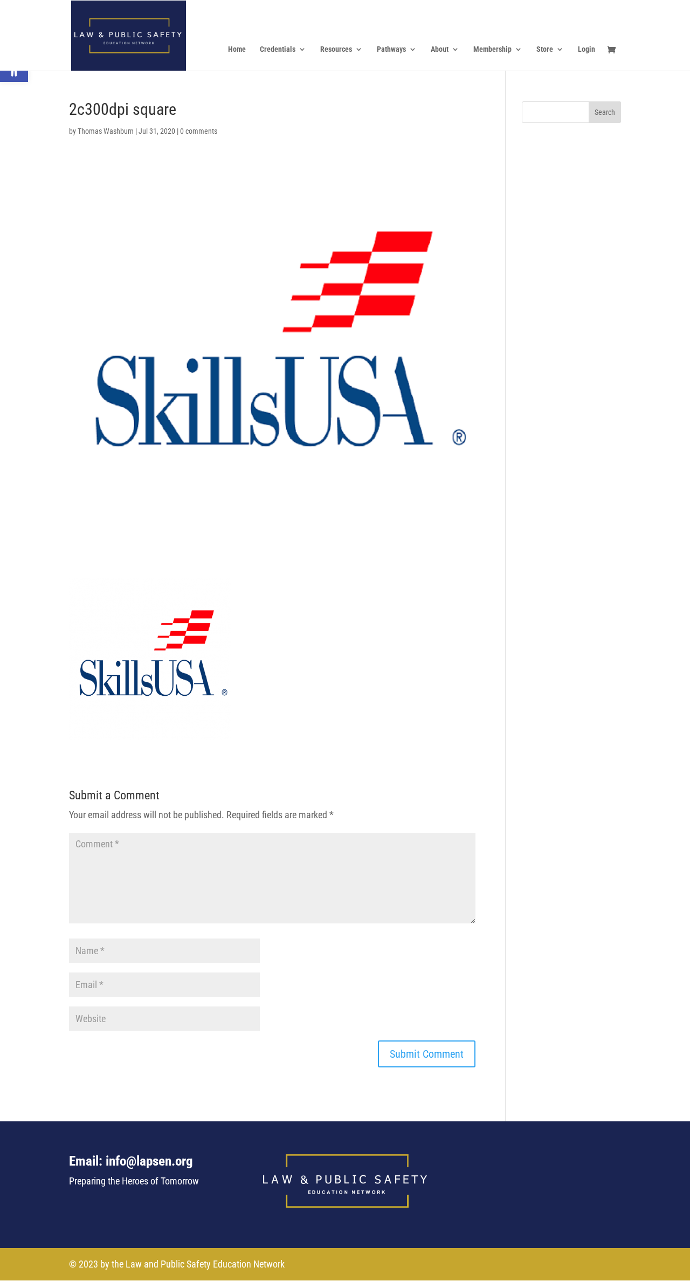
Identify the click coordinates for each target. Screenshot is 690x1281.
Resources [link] (336, 49)
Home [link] (237, 49)
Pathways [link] (391, 49)
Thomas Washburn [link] (106, 131)
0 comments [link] (198, 131)
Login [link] (586, 49)
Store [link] (544, 49)
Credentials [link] (277, 49)
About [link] (439, 49)
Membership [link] (492, 49)
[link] (128, 34)
